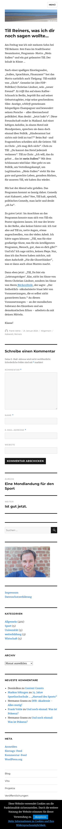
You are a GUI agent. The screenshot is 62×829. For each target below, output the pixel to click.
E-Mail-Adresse (15, 430)
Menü (52, 4)
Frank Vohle (15, 331)
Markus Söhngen (18, 692)
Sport (8, 625)
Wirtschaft (11, 638)
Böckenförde (25, 285)
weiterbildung (13, 634)
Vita (7, 780)
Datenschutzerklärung (18, 596)
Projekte (10, 788)
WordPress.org (13, 759)
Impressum (11, 592)
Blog (7, 773)
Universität (11, 630)
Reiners (18, 334)
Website (10, 444)
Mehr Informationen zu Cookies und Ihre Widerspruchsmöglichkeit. (31, 823)
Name (9, 415)
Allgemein (46, 331)
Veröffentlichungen (16, 795)
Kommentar (13, 370)
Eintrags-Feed (13, 750)
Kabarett (9, 334)
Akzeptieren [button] (40, 817)
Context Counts (34, 688)
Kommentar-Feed (16, 755)
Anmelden (11, 746)
